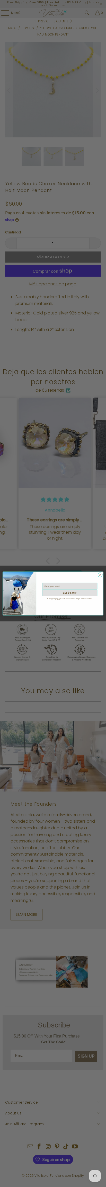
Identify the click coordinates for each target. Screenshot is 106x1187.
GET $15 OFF (70, 593)
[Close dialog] (100, 575)
